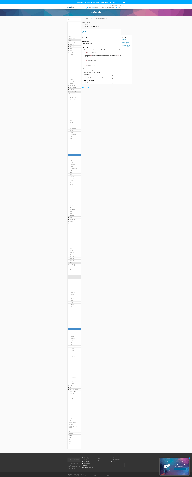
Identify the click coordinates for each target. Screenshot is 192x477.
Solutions (99, 460)
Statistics (71, 387)
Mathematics (71, 34)
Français (74, 474)
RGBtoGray (72, 176)
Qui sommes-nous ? (71, 455)
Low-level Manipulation (73, 233)
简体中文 (84, 474)
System (70, 437)
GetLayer (71, 136)
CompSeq (71, 254)
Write (71, 213)
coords (71, 400)
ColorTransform (72, 103)
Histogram (71, 142)
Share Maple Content (72, 32)
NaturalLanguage (72, 219)
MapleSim (70, 445)
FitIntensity (72, 124)
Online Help (90, 18)
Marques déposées (104, 475)
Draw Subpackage (73, 93)
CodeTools (71, 83)
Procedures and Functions (74, 246)
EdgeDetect (72, 118)
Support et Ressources (101, 464)
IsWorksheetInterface (73, 256)
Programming (71, 40)
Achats (99, 462)
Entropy (71, 122)
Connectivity (71, 424)
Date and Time (72, 46)
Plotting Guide (72, 393)
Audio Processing (72, 75)
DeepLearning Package (73, 227)
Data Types (71, 58)
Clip (70, 101)
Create (71, 114)
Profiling (71, 223)
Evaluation (71, 62)
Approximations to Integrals (74, 389)
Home (83, 18)
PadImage (71, 162)
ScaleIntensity (72, 188)
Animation (71, 271)
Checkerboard (72, 99)
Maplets (71, 248)
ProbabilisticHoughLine (73, 168)
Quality (71, 170)
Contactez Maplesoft (114, 5)
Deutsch (78, 474)
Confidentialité (93, 475)
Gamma (71, 132)
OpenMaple (71, 221)
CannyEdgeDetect (73, 97)
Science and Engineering (72, 422)
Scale (71, 186)
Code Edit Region (72, 252)
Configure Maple (71, 441)
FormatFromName (73, 128)
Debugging (71, 225)
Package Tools (72, 50)
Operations (71, 73)
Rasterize (71, 172)
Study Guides (71, 433)
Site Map (108, 475)
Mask (71, 157)
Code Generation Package (73, 44)
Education (70, 431)
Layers (72, 329)
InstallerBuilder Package (73, 54)
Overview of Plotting (73, 391)
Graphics (70, 262)
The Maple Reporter (116, 457)
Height (71, 140)
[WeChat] (91, 467)
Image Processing (72, 275)
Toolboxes (70, 443)
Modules (71, 64)
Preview (71, 166)
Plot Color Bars (72, 407)
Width (71, 211)
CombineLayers (72, 105)
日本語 (81, 474)
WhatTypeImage (72, 209)
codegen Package (72, 81)
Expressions (71, 229)
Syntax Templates (72, 260)
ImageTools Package (73, 91)
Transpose (72, 205)
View (71, 207)
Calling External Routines (73, 56)
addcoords (71, 395)
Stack (71, 362)
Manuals (70, 439)
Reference (70, 435)
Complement (73, 292)
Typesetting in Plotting (73, 420)
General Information (73, 42)
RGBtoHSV (72, 178)
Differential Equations (73, 273)
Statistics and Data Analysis (73, 38)
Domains (71, 60)
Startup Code (72, 258)
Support (86, 18)
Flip (70, 126)
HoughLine (72, 144)
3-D (70, 269)
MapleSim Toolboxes (72, 447)
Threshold (72, 364)
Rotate (71, 182)
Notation (71, 217)
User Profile (71, 250)
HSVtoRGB (72, 146)
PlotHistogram (72, 164)
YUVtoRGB (72, 215)
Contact (83, 455)
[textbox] (89, 70)
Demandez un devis (121, 5)
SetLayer (71, 190)
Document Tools (72, 85)
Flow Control (72, 231)
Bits (70, 77)
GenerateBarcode (73, 134)
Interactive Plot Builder (73, 405)
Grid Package (72, 89)
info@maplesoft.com (87, 463)
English (71, 474)
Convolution (73, 294)
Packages (71, 48)
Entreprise (99, 466)
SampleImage (72, 184)
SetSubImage (72, 192)
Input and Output (72, 52)
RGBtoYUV (72, 180)
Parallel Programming (73, 244)
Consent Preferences (98, 475)
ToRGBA (71, 203)
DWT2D (71, 116)
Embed (71, 120)
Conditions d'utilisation (87, 475)
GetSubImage (72, 138)
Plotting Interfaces (72, 416)
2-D (70, 267)
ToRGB (71, 201)
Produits (99, 458)
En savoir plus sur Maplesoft (71, 468)
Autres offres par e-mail (116, 459)
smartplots (71, 418)
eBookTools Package (73, 87)
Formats (71, 130)
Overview (71, 95)
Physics (70, 36)
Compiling (71, 79)
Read (71, 174)
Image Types (72, 148)
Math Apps (70, 429)
